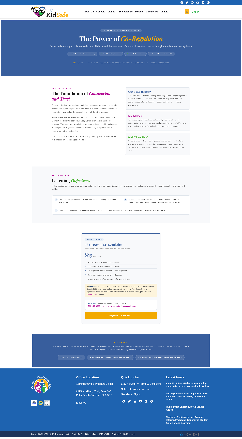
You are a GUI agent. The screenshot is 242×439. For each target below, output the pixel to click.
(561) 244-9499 (93, 306)
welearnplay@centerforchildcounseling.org (119, 306)
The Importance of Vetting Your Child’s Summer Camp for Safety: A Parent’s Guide (187, 396)
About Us (89, 11)
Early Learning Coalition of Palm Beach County (111, 357)
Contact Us (152, 11)
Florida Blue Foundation (72, 357)
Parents (139, 11)
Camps (111, 11)
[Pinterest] (208, 2)
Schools (100, 11)
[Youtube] (197, 2)
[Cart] (187, 11)
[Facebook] (181, 2)
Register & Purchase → (121, 315)
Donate (164, 11)
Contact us (91, 294)
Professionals (125, 11)
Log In (195, 11)
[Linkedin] (203, 2)
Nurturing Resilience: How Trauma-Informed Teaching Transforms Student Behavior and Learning (187, 420)
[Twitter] (187, 2)
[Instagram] (192, 2)
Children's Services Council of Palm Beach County (161, 357)
